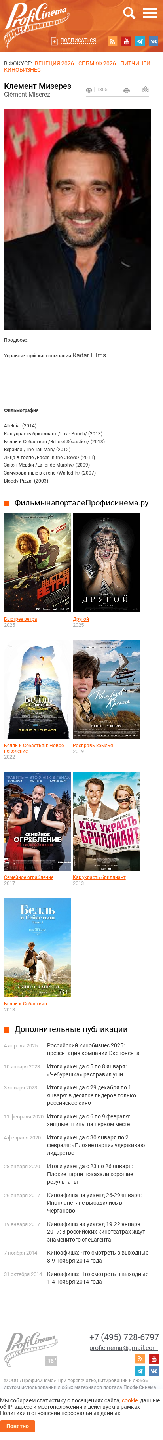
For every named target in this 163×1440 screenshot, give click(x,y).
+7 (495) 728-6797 (124, 1337)
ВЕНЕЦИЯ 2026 (54, 63)
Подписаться (78, 40)
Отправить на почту (145, 89)
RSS (112, 41)
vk (154, 41)
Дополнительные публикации (71, 1029)
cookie (130, 1400)
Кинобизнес (22, 70)
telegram (140, 41)
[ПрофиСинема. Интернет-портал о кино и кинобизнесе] (37, 16)
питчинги (135, 63)
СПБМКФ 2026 (97, 63)
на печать (126, 90)
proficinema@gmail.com (123, 1348)
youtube (126, 41)
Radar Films (89, 355)
